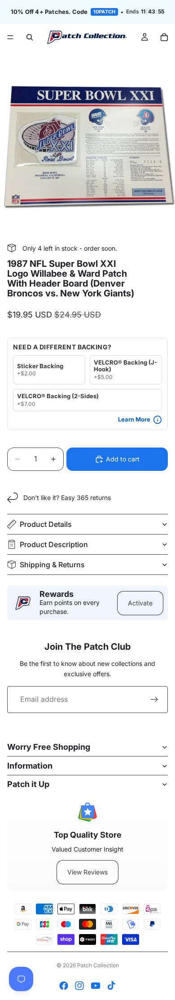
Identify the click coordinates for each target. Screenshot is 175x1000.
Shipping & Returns (52, 564)
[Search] (29, 37)
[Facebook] (63, 985)
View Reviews (87, 872)
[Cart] (164, 37)
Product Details (46, 524)
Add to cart (123, 459)
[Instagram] (79, 985)
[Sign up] (154, 699)
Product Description (54, 544)
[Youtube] (95, 985)
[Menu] (10, 37)
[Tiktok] (111, 985)
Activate (140, 603)
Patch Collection (98, 965)
